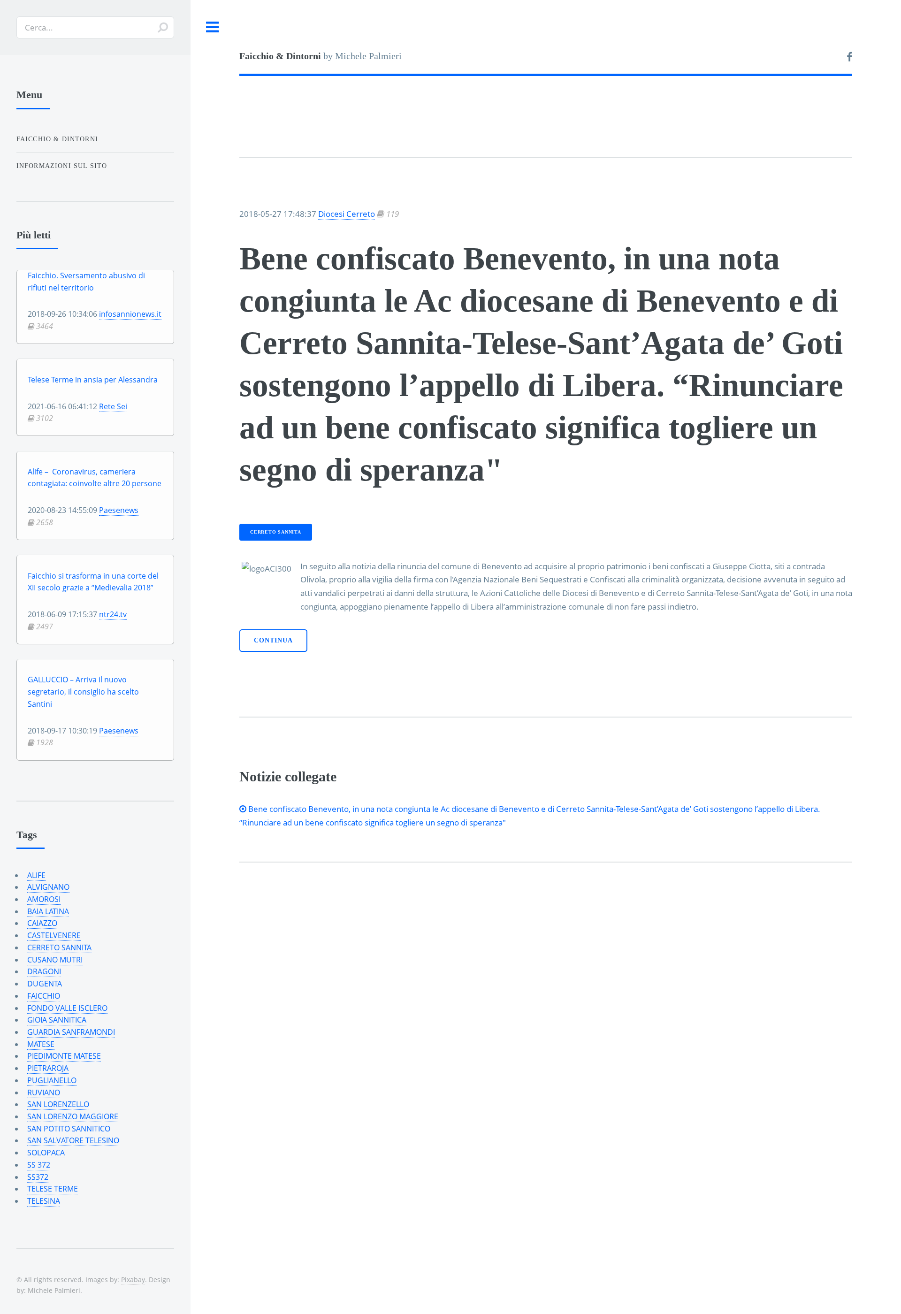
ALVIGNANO (48, 887)
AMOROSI (44, 899)
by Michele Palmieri (320, 56)
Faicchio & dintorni (57, 139)
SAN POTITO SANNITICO (68, 1128)
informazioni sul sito (61, 165)
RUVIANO (43, 1092)
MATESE (40, 1044)
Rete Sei (113, 406)
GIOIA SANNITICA (56, 1020)
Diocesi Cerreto (346, 213)
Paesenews (118, 510)
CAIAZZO (42, 923)
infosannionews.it (130, 314)
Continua (273, 640)
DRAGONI (44, 971)
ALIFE (36, 875)
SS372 (37, 1177)
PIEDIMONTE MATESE (64, 1056)
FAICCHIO (43, 996)
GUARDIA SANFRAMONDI (71, 1032)
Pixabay (133, 1279)
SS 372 (38, 1165)
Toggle (213, 27)
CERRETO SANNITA (275, 532)
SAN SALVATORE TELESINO (73, 1140)
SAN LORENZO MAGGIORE (72, 1116)
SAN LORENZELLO (58, 1104)
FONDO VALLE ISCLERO (67, 1008)
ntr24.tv (113, 614)
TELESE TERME (52, 1189)
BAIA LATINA (48, 911)
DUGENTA (44, 983)
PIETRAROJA (48, 1068)
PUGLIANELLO (51, 1080)
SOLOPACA (46, 1152)
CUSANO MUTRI (55, 960)
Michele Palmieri (54, 1290)
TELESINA (43, 1201)
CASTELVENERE (54, 935)
